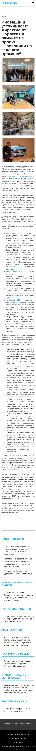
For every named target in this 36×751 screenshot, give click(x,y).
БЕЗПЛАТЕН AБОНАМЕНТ (18, 739)
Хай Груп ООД (12, 288)
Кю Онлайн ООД (13, 300)
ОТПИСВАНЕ (18, 743)
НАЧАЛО (10, 735)
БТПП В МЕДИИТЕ (22, 735)
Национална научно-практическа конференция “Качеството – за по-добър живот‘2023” (19, 619)
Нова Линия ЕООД (15, 271)
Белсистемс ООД (13, 233)
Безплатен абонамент (18, 723)
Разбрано (23, 749)
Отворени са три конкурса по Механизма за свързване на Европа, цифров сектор (17, 663)
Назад (4, 16)
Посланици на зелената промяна (21, 176)
